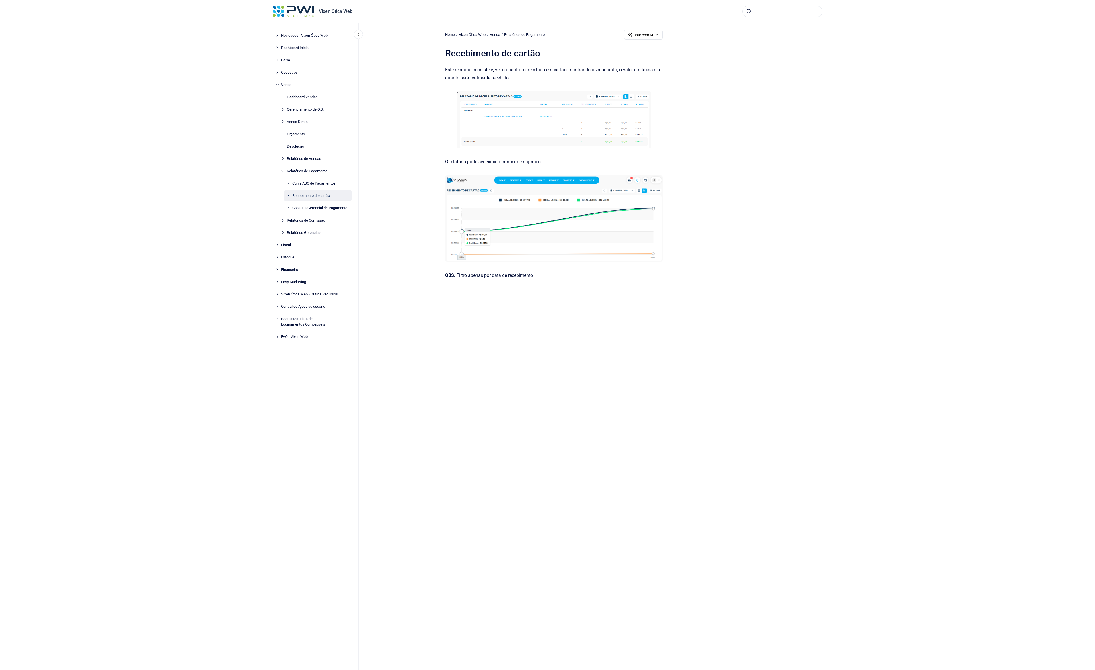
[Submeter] (748, 11)
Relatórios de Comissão (306, 220)
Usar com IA (643, 35)
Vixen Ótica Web (335, 11)
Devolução (295, 146)
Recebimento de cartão (311, 195)
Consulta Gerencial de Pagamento (319, 208)
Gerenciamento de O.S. (305, 109)
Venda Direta (297, 121)
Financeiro (289, 269)
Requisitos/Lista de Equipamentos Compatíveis (303, 322)
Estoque (287, 257)
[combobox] (782, 11)
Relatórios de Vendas (304, 158)
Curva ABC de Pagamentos (314, 183)
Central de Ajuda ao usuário (303, 306)
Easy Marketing (293, 282)
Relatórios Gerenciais (304, 232)
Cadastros (289, 72)
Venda (286, 85)
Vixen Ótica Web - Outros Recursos (309, 294)
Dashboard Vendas (302, 97)
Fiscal (286, 245)
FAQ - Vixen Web (294, 336)
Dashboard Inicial (295, 48)
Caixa (285, 60)
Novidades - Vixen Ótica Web (304, 35)
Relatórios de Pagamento (307, 171)
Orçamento (296, 134)
